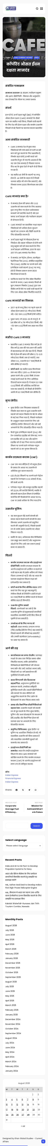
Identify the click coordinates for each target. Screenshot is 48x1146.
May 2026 (9, 939)
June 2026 (10, 935)
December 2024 (13, 1019)
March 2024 (10, 1061)
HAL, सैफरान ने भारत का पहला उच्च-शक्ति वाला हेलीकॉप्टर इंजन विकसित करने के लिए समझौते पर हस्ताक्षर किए (23, 895)
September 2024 (13, 1033)
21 (28, 1109)
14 (28, 1104)
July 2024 (9, 1043)
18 (12, 1109)
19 (17, 1109)
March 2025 (10, 1005)
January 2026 (11, 958)
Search (36, 826)
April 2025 (9, 1000)
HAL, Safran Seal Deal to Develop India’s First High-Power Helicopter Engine (23, 886)
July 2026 (9, 930)
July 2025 (9, 986)
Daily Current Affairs (23, 58)
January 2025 (11, 1014)
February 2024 (12, 1066)
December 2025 (12, 963)
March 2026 (10, 949)
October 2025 (11, 972)
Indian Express (11, 775)
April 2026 (9, 944)
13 (22, 1104)
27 (23, 1114)
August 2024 (11, 1038)
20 (23, 1109)
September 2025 (13, 977)
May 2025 (9, 996)
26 (17, 1114)
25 (12, 1114)
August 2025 (11, 981)
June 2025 (10, 991)
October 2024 (11, 1028)
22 (34, 1109)
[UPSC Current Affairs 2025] (10, 8)
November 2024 (12, 1024)
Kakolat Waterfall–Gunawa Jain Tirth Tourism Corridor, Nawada (22, 905)
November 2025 (12, 967)
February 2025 (11, 1010)
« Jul (23, 1126)
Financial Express (13, 778)
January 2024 (11, 1071)
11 (11, 1104)
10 (7, 1104)
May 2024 (9, 1052)
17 (7, 1109)
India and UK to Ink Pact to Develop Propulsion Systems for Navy (21, 867)
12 (17, 1104)
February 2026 (12, 953)
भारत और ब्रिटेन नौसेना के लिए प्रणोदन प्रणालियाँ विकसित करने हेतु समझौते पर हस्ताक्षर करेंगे (21, 876)
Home (8, 58)
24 (7, 1114)
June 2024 (10, 1047)
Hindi (37, 58)
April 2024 (9, 1057)
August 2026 (11, 925)
